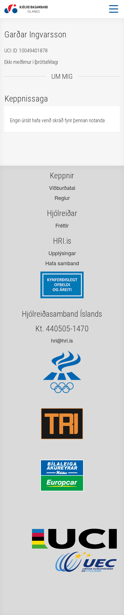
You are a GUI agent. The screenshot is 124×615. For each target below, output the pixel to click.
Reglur (62, 197)
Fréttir (62, 225)
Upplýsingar (62, 253)
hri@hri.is (62, 340)
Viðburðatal (62, 187)
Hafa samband (62, 263)
